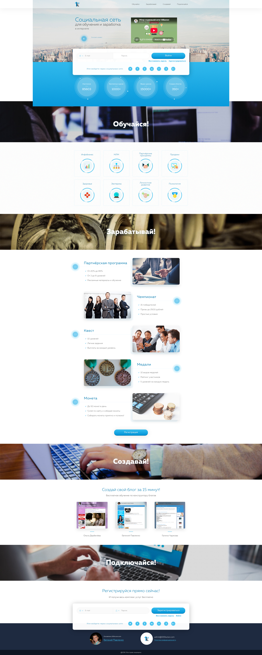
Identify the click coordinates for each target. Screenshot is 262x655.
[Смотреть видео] (84, 38)
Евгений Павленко (114, 640)
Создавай (167, 4)
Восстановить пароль (158, 61)
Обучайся (135, 4)
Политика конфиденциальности (165, 640)
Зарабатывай (151, 4)
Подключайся (182, 4)
